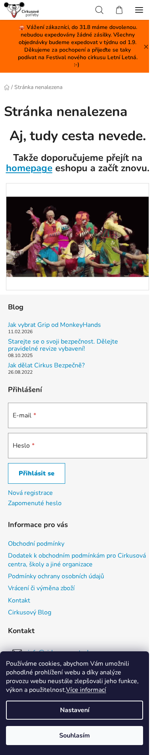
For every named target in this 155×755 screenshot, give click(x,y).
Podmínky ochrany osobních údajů (56, 576)
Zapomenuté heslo (35, 503)
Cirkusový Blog (29, 612)
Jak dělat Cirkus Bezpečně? (46, 365)
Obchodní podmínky (36, 543)
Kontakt (19, 600)
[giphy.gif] (77, 223)
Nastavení (74, 710)
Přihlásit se (36, 473)
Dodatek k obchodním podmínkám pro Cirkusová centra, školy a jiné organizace (77, 560)
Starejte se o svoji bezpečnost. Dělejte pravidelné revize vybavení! (63, 345)
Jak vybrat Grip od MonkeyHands (54, 325)
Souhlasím (74, 735)
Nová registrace (30, 493)
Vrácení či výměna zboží (41, 588)
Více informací (86, 689)
